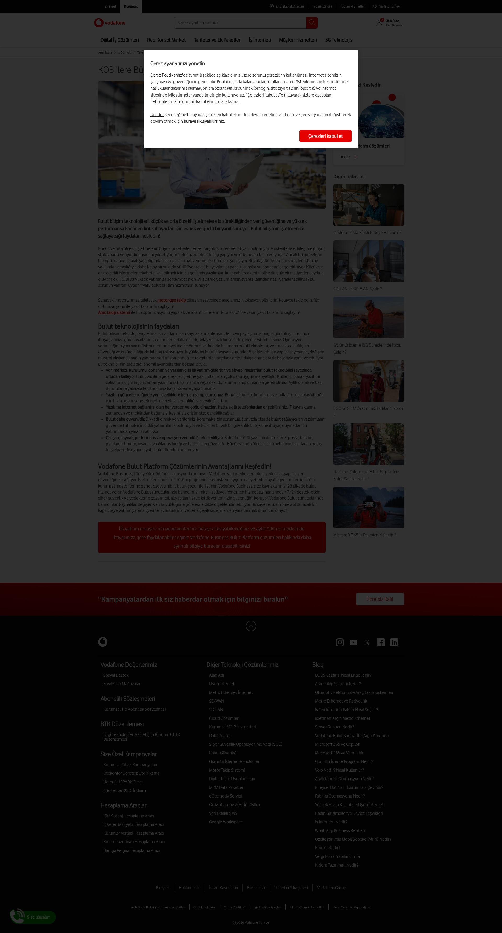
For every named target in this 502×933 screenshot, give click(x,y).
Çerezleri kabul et (325, 136)
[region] (251, 99)
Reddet (157, 114)
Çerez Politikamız (166, 75)
